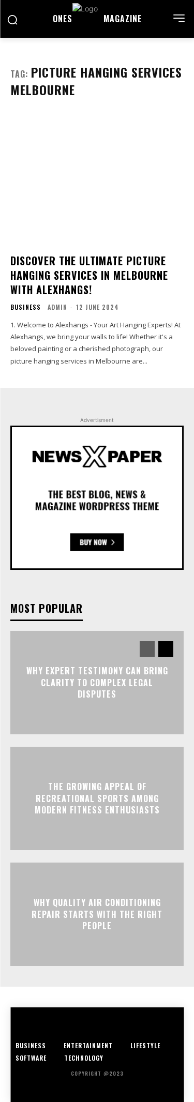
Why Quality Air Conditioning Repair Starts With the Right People (97, 914)
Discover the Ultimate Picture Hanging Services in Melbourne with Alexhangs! (89, 275)
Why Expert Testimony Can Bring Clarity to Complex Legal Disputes (97, 683)
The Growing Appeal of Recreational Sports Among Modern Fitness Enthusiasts (97, 799)
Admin (57, 307)
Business (25, 307)
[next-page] (165, 649)
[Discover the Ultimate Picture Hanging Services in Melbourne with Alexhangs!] (97, 179)
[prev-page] (147, 649)
